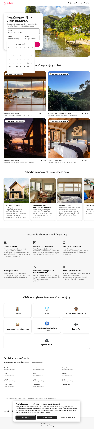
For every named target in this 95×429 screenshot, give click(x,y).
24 (10, 67)
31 (9, 71)
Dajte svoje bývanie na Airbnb (78, 3)
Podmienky (50, 426)
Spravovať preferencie (68, 417)
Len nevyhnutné (47, 417)
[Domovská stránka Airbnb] (8, 3)
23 (31, 63)
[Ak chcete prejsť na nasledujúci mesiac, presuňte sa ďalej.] (31, 44)
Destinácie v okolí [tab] (37, 362)
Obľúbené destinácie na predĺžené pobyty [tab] (16, 362)
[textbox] (15, 39)
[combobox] (23, 32)
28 (24, 67)
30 (31, 67)
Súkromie (42, 426)
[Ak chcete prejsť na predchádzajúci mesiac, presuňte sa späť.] (10, 44)
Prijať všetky (25, 417)
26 (17, 67)
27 (20, 67)
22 (28, 63)
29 (28, 67)
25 (13, 67)
